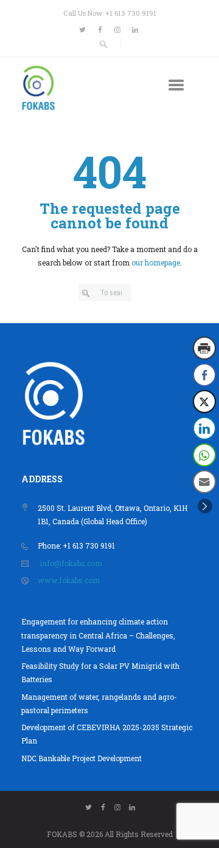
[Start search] (88, 293)
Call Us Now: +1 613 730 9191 (109, 13)
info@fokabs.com (71, 563)
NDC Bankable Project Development (81, 758)
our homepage (155, 262)
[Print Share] (204, 348)
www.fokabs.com (69, 580)
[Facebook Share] (204, 374)
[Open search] (103, 44)
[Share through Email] (204, 481)
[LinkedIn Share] (204, 428)
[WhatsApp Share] (204, 455)
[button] (205, 506)
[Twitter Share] (204, 401)
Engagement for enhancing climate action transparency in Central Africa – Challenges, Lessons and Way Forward (98, 635)
